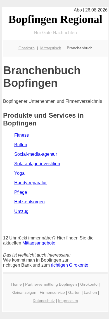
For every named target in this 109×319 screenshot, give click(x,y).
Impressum (68, 300)
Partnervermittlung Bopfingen (51, 284)
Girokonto (89, 284)
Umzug (21, 211)
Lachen (90, 292)
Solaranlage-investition (37, 163)
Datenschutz (44, 300)
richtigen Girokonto (69, 265)
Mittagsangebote (38, 243)
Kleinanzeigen (23, 292)
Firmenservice (52, 292)
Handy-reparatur (30, 182)
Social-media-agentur (35, 154)
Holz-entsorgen (29, 201)
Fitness (21, 135)
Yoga (19, 173)
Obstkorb (26, 48)
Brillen (20, 144)
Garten (74, 292)
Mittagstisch (50, 48)
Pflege (20, 192)
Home (16, 284)
